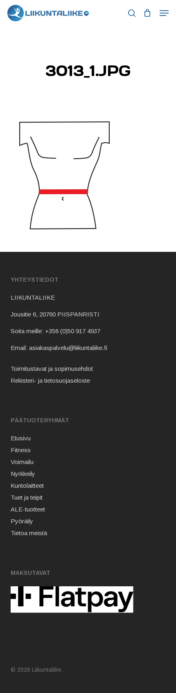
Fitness (21, 449)
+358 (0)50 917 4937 (72, 330)
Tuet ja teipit (27, 497)
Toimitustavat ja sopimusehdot (52, 368)
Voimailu (22, 461)
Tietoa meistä (29, 532)
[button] (164, 13)
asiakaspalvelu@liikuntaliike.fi (68, 347)
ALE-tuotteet (28, 509)
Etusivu (21, 438)
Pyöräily (22, 521)
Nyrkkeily (23, 473)
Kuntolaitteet (27, 485)
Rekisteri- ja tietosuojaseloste (50, 380)
